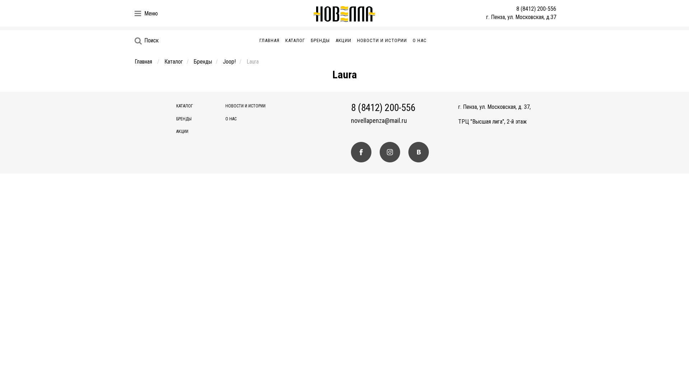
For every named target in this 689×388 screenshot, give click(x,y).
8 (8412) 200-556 (536, 8)
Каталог (295, 40)
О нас (420, 40)
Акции (343, 40)
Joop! (229, 61)
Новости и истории (382, 40)
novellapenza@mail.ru (379, 120)
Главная (269, 40)
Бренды (320, 40)
